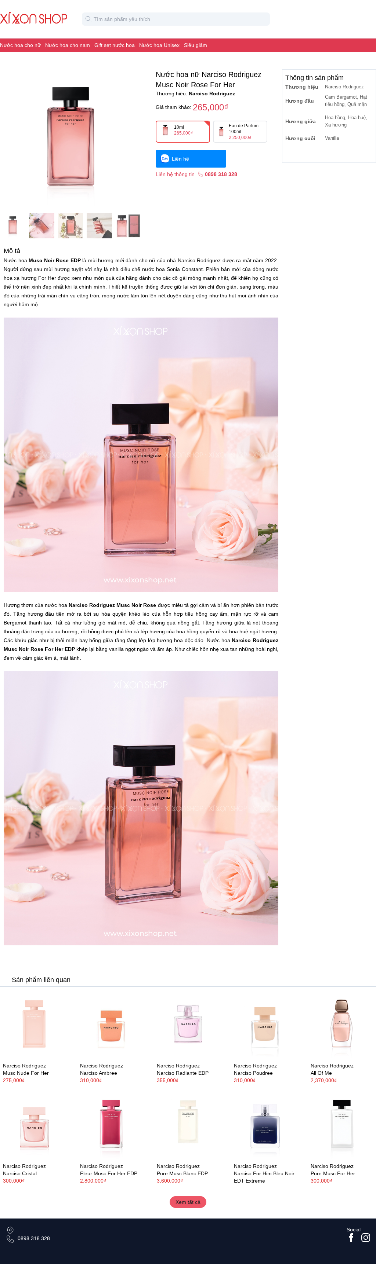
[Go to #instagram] (365, 1237)
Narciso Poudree (253, 1073)
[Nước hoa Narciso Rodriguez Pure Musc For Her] (342, 1125)
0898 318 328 (34, 1238)
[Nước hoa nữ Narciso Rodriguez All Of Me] (342, 1025)
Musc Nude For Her (26, 1073)
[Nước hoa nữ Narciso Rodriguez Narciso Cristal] (34, 1125)
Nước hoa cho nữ (20, 45)
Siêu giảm (195, 45)
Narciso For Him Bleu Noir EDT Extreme (264, 1177)
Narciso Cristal (20, 1173)
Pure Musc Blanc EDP (182, 1173)
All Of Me (321, 1073)
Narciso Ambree (98, 1073)
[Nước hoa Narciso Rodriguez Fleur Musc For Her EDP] (111, 1125)
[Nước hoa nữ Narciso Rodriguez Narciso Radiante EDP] (188, 1025)
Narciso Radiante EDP (183, 1073)
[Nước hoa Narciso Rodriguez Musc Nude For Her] (34, 1025)
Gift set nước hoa (114, 45)
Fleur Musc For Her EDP (108, 1173)
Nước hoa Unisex (159, 45)
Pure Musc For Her (333, 1173)
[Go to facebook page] (351, 1237)
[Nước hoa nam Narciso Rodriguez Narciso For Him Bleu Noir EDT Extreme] (265, 1125)
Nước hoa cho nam (67, 45)
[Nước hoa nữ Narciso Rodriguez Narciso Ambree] (111, 1025)
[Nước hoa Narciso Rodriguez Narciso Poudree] (265, 1025)
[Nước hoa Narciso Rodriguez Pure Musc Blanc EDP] (188, 1125)
